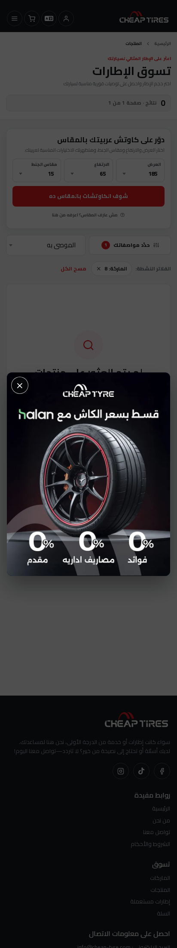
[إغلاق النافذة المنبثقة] (19, 385)
